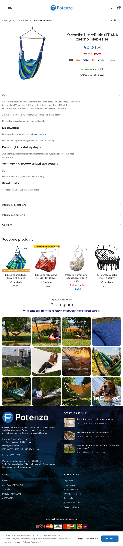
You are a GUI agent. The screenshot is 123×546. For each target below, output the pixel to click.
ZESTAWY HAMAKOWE (12, 485)
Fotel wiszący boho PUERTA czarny (107, 276)
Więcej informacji (88, 538)
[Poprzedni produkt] (112, 20)
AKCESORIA (7, 498)
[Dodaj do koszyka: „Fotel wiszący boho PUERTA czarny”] (116, 254)
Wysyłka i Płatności (72, 494)
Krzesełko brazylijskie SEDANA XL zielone (16, 276)
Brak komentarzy (99, 423)
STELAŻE (6, 489)
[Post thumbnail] (69, 422)
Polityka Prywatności (73, 502)
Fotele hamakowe (43, 20)
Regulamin (68, 498)
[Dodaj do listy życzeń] (25, 249)
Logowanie (68, 480)
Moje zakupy (69, 485)
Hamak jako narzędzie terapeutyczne (95, 419)
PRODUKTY (25, 20)
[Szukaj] (113, 8)
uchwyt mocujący (38, 134)
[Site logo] (61, 7)
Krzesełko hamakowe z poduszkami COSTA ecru (76, 277)
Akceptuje (110, 538)
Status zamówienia (72, 489)
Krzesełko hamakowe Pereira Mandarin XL (46, 276)
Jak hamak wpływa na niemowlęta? (94, 432)
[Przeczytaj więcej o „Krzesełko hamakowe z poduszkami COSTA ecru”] (86, 254)
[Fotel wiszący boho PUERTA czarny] (107, 258)
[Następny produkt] (119, 20)
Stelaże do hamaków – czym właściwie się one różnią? (98, 446)
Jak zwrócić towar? (72, 507)
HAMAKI (6, 480)
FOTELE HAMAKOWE (11, 494)
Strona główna (9, 20)
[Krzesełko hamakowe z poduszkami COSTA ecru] (76, 258)
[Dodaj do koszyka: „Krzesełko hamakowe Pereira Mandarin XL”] (55, 254)
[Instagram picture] (16, 331)
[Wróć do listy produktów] (115, 20)
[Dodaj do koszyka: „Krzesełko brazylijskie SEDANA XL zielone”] (25, 254)
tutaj (11, 157)
